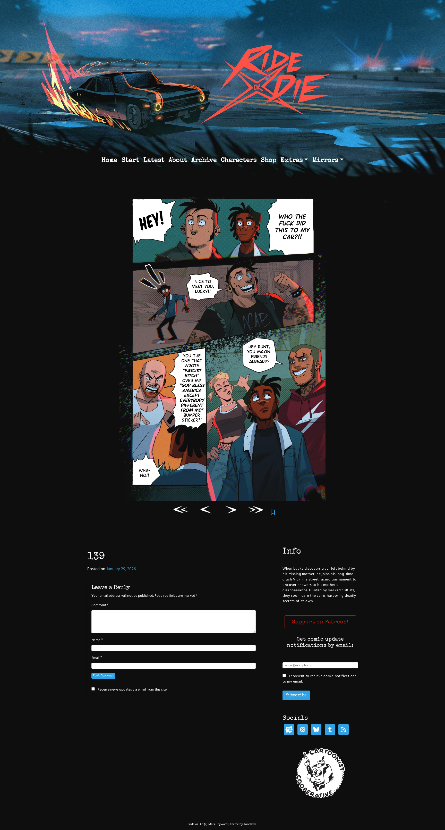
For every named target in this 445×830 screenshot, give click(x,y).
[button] (320, 622)
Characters (239, 160)
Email (95, 658)
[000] (181, 510)
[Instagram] (302, 730)
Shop (268, 160)
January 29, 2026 (121, 569)
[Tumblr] (330, 730)
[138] (206, 510)
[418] (256, 510)
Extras (291, 160)
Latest (154, 160)
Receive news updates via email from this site (132, 689)
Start (130, 160)
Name (95, 640)
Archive (204, 160)
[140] (231, 510)
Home (109, 160)
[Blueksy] (316, 730)
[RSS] (343, 730)
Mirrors (325, 160)
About (178, 160)
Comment (98, 605)
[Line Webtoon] (289, 730)
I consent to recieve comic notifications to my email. (320, 678)
